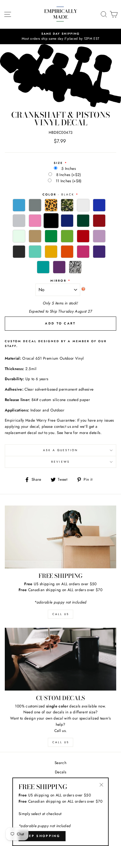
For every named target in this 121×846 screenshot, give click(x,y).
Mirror (58, 281)
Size (58, 163)
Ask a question (60, 450)
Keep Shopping (42, 836)
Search (60, 762)
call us (60, 614)
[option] (60, 37)
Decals (60, 772)
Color (58, 194)
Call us (60, 742)
